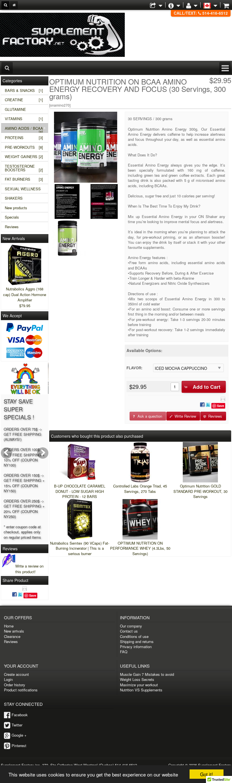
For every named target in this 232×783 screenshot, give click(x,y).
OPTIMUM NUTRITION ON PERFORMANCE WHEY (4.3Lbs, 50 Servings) (140, 548)
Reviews (12, 226)
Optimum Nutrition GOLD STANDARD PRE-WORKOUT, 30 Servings (200, 491)
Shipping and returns (137, 641)
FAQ (123, 651)
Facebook (20, 714)
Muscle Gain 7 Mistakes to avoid (147, 674)
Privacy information (136, 646)
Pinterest (19, 745)
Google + (19, 735)
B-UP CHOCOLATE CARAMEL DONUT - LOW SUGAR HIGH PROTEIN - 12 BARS (79, 491)
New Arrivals (14, 238)
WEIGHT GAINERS (24, 156)
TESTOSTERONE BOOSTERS (24, 167)
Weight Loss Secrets (137, 679)
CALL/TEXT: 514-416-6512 (201, 13)
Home (9, 626)
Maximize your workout (139, 684)
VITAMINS (24, 118)
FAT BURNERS (24, 179)
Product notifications (21, 690)
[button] (204, 387)
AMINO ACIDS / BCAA (24, 129)
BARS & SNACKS (24, 90)
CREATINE (24, 99)
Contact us (129, 631)
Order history (14, 684)
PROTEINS (24, 137)
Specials (12, 217)
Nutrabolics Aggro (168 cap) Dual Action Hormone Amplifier (24, 294)
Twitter (17, 725)
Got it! (206, 774)
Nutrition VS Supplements (141, 690)
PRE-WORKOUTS (24, 147)
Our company (131, 626)
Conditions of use (134, 636)
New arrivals (14, 631)
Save (220, 406)
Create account (16, 674)
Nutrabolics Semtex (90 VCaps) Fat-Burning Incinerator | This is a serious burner (79, 548)
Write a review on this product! (29, 568)
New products (16, 207)
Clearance (12, 636)
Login (8, 679)
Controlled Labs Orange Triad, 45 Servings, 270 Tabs (140, 488)
